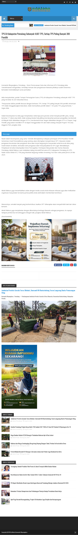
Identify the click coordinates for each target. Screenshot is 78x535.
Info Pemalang (29, 25)
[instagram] (70, 2)
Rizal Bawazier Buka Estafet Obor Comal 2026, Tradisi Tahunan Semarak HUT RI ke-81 (36, 475)
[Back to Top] (75, 532)
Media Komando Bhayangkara (19, 532)
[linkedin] (73, 2)
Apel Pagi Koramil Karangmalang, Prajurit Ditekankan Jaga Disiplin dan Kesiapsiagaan (36, 499)
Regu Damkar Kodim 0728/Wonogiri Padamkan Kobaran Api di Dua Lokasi (32, 435)
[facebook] (67, 2)
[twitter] (64, 2)
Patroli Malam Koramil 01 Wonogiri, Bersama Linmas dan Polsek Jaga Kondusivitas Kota (36, 452)
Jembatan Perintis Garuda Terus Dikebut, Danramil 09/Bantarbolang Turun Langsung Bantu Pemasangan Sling (38, 291)
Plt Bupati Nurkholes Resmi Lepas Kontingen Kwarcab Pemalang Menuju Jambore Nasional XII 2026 (39, 483)
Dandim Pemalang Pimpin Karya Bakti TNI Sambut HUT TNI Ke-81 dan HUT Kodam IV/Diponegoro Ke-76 (41, 427)
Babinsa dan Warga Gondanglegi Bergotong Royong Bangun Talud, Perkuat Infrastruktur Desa (38, 443)
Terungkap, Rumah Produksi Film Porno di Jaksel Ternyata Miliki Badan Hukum (33, 466)
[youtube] (75, 2)
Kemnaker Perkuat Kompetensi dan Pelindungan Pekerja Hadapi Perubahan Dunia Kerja (36, 491)
